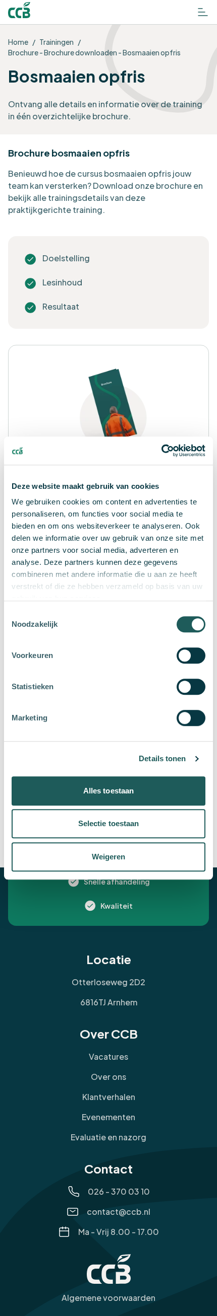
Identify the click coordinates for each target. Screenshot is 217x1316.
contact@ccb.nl (118, 1211)
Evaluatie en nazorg (108, 1137)
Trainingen (56, 41)
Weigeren (109, 856)
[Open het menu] (203, 12)
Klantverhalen (108, 1096)
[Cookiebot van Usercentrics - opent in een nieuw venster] (161, 450)
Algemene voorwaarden (108, 1297)
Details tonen (162, 758)
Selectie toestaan (108, 823)
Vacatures (108, 1056)
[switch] (191, 655)
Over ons (108, 1076)
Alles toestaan (108, 790)
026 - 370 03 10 (119, 1191)
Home (18, 41)
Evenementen (108, 1117)
